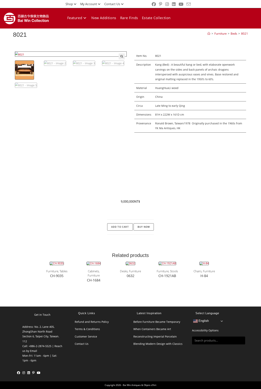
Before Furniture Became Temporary (156, 322)
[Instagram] (23, 373)
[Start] (209, 33)
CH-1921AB (167, 275)
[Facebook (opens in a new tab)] (153, 4)
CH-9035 (56, 275)
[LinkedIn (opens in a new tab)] (173, 4)
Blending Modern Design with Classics (157, 344)
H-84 (204, 275)
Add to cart (120, 226)
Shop (69, 4)
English (203, 321)
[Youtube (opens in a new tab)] (181, 4)
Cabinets (93, 271)
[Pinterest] (33, 373)
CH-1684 (93, 280)
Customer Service (86, 336)
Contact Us (112, 4)
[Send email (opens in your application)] (188, 4)
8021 (244, 33)
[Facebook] (18, 373)
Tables (63, 271)
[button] (122, 56)
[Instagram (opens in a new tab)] (167, 4)
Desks (124, 271)
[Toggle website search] (118, 31)
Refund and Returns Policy (92, 322)
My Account (88, 4)
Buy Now (144, 226)
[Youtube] (38, 373)
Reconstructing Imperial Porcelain (155, 336)
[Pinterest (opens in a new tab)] (160, 4)
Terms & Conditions (87, 329)
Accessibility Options (205, 330)
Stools (174, 271)
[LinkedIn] (28, 373)
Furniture (52, 271)
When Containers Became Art (152, 329)
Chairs (198, 271)
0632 (130, 275)
